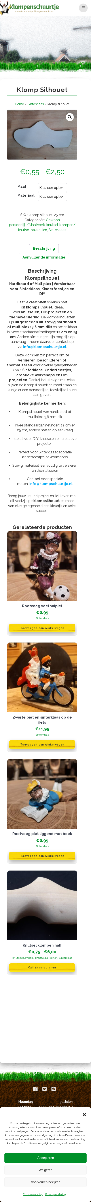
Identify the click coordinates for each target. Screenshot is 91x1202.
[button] (84, 1115)
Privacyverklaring (55, 1194)
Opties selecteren (42, 967)
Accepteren (45, 1158)
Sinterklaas (36, 104)
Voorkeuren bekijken (45, 1182)
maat (21, 186)
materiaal (25, 195)
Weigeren (45, 1170)
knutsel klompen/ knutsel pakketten (34, 957)
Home (19, 104)
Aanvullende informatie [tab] (44, 257)
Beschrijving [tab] (44, 248)
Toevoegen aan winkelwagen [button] (42, 628)
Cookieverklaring (33, 1194)
